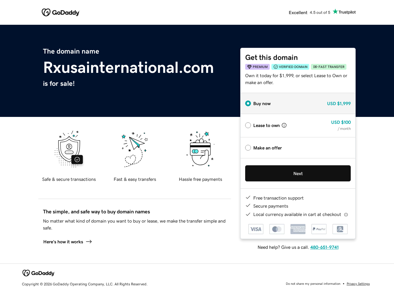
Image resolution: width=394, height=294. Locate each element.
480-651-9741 (324, 247)
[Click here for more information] (346, 214)
